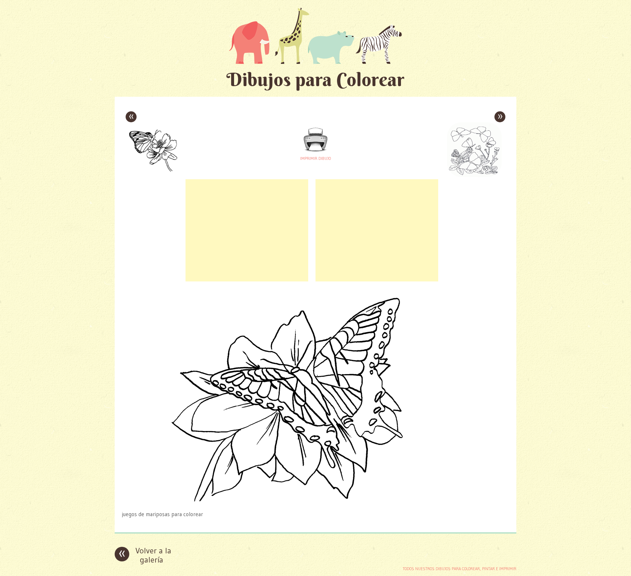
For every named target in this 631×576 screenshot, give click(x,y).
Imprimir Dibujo (315, 158)
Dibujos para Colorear (315, 79)
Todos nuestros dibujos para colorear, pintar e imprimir (459, 568)
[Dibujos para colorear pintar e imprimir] (315, 35)
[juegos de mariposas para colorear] (315, 499)
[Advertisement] (247, 230)
